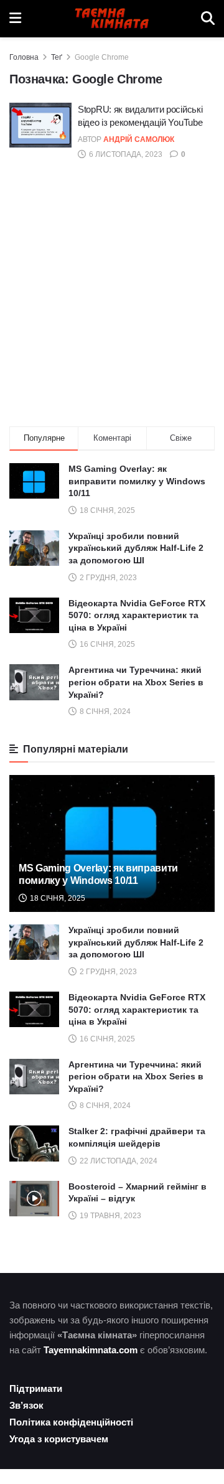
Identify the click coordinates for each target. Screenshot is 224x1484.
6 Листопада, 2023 (124, 154)
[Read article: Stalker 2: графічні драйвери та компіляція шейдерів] (34, 1143)
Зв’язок (26, 1405)
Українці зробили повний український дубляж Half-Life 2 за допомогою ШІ (135, 548)
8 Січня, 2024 (104, 1105)
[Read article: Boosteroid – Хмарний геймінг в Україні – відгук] (34, 1198)
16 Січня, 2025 (106, 1039)
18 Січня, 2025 (56, 898)
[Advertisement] (112, 296)
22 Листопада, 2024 (117, 1161)
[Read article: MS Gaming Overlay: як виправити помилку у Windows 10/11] (112, 848)
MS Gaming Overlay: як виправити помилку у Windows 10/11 (136, 481)
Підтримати (35, 1388)
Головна (24, 57)
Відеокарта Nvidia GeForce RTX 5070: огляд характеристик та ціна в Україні (136, 615)
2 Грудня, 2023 (107, 971)
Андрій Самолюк (138, 139)
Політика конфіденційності (71, 1422)
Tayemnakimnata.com (91, 1350)
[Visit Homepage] (111, 18)
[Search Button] (208, 18)
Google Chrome (102, 57)
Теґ (56, 57)
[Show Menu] (15, 18)
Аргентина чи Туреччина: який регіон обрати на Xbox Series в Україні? (135, 682)
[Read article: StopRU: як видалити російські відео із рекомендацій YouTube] (40, 125)
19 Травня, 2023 (109, 1215)
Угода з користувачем (58, 1439)
